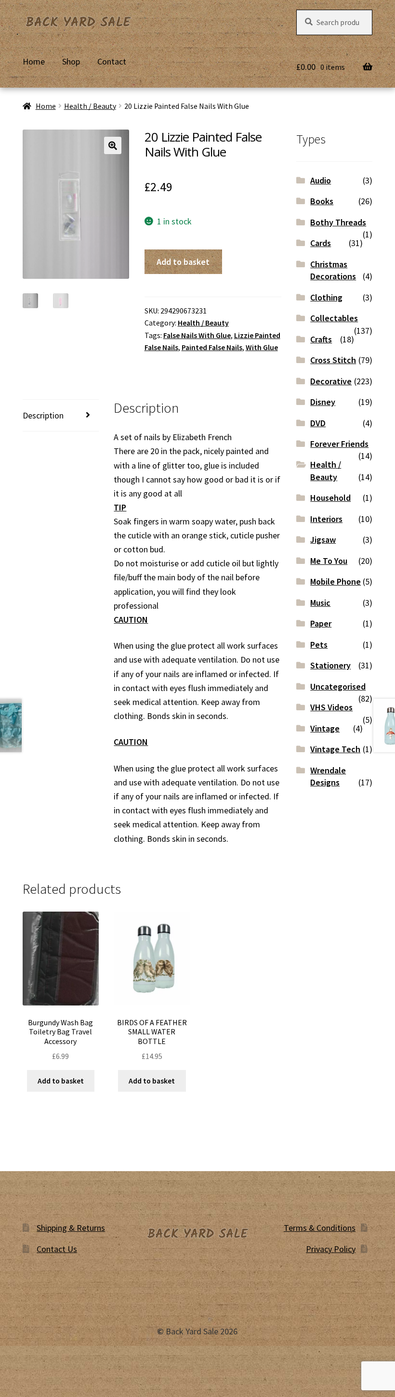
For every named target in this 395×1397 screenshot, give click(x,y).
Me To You (328, 560)
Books (321, 201)
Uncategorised (338, 686)
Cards (320, 242)
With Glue (262, 347)
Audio (320, 180)
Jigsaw (323, 539)
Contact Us (57, 1248)
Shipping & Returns (71, 1227)
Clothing (326, 297)
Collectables (334, 318)
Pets (319, 644)
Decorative (331, 381)
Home (34, 61)
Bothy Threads (338, 222)
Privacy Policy (331, 1248)
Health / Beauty (90, 106)
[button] (112, 145)
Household (330, 497)
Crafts (321, 339)
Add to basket (183, 261)
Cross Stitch (333, 360)
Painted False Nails (212, 347)
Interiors (326, 518)
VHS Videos (331, 707)
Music (320, 602)
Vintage (325, 728)
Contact (111, 61)
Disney (322, 401)
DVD (318, 423)
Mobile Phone (335, 581)
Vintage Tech (335, 749)
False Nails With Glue (197, 335)
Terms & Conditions (320, 1227)
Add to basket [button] (61, 1080)
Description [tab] (43, 415)
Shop (71, 61)
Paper (320, 623)
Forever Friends (339, 443)
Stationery (330, 665)
